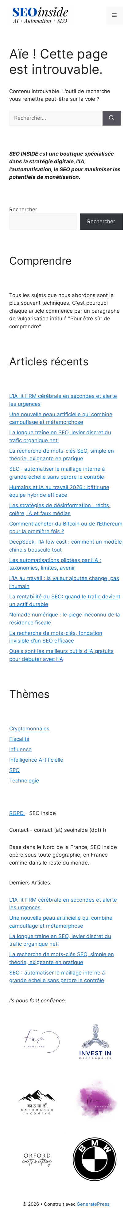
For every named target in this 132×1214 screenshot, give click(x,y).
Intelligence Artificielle (36, 760)
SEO (14, 770)
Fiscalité (19, 739)
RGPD (17, 813)
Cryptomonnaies (29, 729)
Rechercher (23, 209)
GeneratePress (93, 1204)
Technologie (24, 781)
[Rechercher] (112, 118)
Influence (20, 749)
